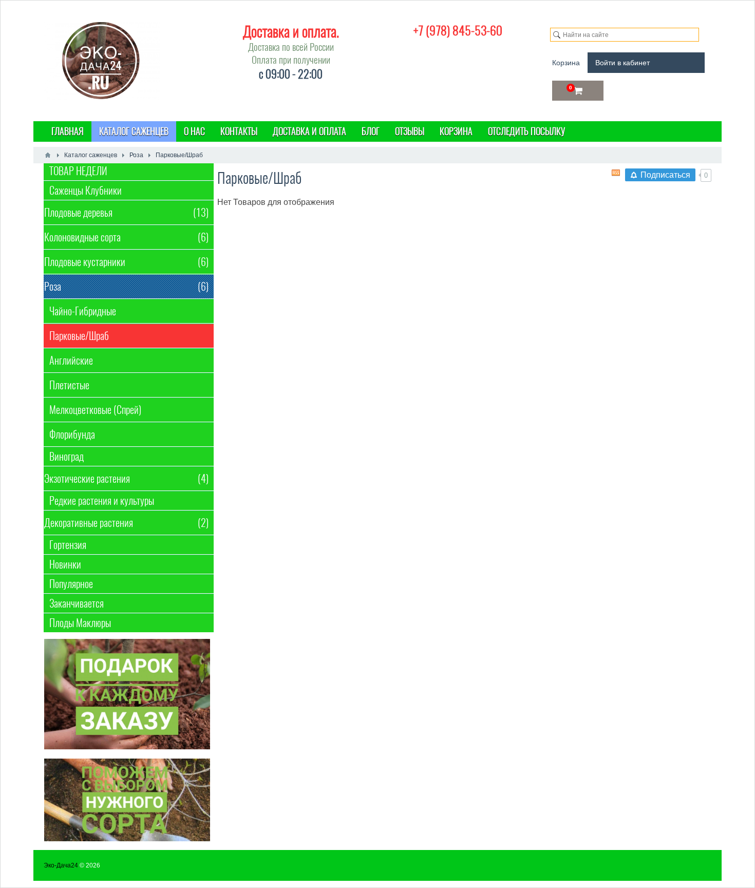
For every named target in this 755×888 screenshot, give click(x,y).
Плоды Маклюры (80, 623)
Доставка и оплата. (291, 31)
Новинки (65, 564)
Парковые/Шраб (79, 336)
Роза (126, 286)
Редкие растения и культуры (101, 500)
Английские (71, 360)
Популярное (71, 584)
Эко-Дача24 (61, 865)
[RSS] (616, 172)
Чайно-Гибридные (82, 311)
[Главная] (48, 155)
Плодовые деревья (126, 212)
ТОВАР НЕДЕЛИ (78, 171)
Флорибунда (72, 434)
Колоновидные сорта (126, 237)
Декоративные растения (126, 523)
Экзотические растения (126, 478)
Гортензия (67, 545)
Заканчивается (76, 603)
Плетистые (69, 385)
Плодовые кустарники (126, 262)
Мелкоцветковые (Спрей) (95, 410)
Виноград (66, 456)
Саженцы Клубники (85, 190)
